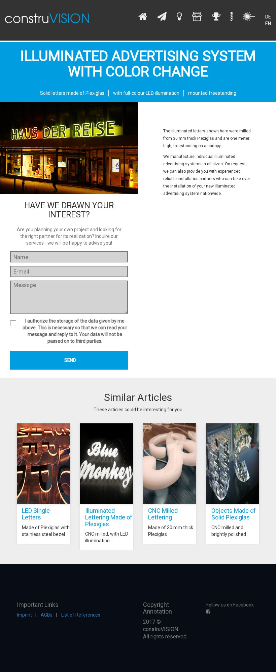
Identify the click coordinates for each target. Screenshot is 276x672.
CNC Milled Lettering (163, 514)
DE (268, 16)
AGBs (47, 615)
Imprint (24, 615)
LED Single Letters (36, 514)
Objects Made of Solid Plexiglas (233, 514)
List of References (80, 615)
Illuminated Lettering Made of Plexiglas (108, 517)
